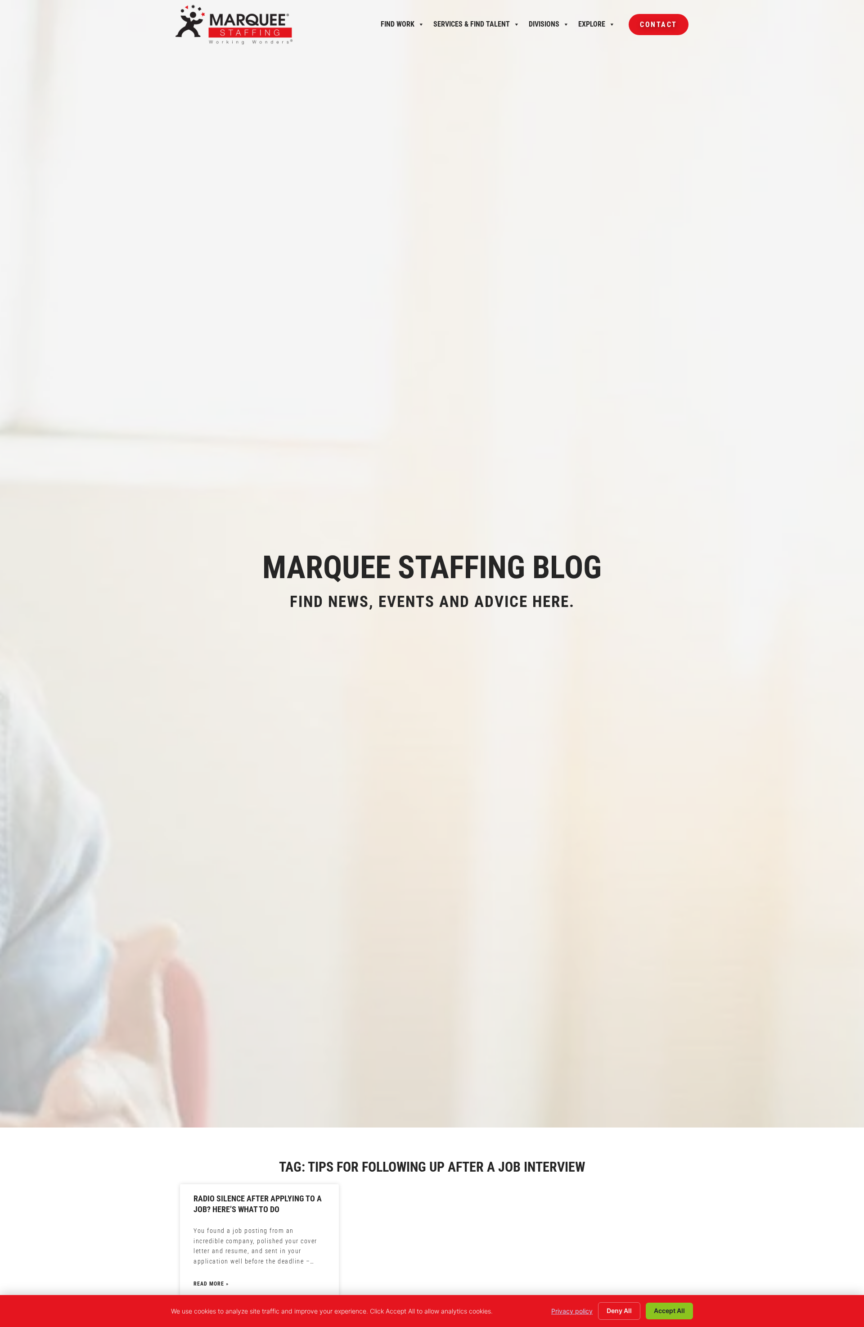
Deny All (619, 1310)
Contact (653, 27)
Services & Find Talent (471, 26)
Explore (591, 26)
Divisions (544, 26)
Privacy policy (572, 1311)
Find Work (397, 26)
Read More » (211, 1284)
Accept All (669, 1310)
